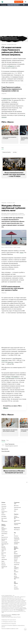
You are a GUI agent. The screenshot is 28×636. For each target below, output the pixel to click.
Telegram (16, 509)
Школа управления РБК (16, 577)
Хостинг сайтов (16, 560)
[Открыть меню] (25, 2)
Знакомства (16, 564)
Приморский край (4, 567)
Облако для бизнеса (16, 552)
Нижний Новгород (3, 547)
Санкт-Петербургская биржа (10, 615)
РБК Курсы (15, 574)
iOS (15, 585)
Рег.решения (16, 562)
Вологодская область (4, 539)
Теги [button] (2, 147)
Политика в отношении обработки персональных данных (13, 626)
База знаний (4, 518)
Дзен (15, 511)
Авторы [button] (3, 440)
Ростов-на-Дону (3, 553)
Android (15, 587)
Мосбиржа (14, 614)
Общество (3, 44)
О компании (16, 535)
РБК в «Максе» (7, 122)
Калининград (4, 542)
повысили (4, 360)
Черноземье (4, 559)
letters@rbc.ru (21, 610)
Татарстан (3, 555)
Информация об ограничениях (8, 619)
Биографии (3, 516)
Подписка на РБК (16, 521)
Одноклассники (17, 507)
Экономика (3, 506)
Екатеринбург (4, 531)
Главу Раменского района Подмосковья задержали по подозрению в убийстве (11, 89)
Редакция (16, 540)
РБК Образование (4, 520)
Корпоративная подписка (17, 524)
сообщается (10, 66)
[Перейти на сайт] (14, 39)
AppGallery (16, 588)
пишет (22, 252)
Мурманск (3, 564)
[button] (14, 39)
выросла (10, 362)
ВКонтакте (16, 505)
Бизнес (3, 509)
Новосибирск (4, 533)
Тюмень (3, 557)
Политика (3, 504)
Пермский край (3, 550)
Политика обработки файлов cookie (9, 628)
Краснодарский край (4, 544)
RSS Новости (17, 529)
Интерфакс (15, 376)
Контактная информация (16, 538)
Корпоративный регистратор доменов (16, 556)
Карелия (3, 563)
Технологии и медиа (4, 512)
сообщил (8, 376)
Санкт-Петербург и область (4, 529)
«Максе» (5, 408)
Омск (2, 535)
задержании (6, 98)
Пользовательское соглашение (8, 623)
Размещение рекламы (16, 543)
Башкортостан (4, 537)
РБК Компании (16, 571)
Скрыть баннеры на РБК (16, 517)
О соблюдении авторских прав (8, 621)
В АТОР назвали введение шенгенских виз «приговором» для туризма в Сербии (12, 288)
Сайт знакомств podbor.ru (16, 567)
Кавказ (2, 561)
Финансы (3, 514)
